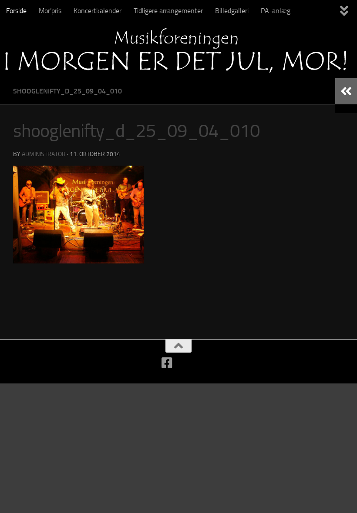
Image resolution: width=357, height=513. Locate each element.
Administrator (44, 154)
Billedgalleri (232, 11)
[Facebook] (167, 363)
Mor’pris (50, 11)
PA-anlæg (275, 11)
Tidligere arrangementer (168, 11)
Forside (16, 11)
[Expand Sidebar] (346, 91)
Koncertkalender (97, 11)
